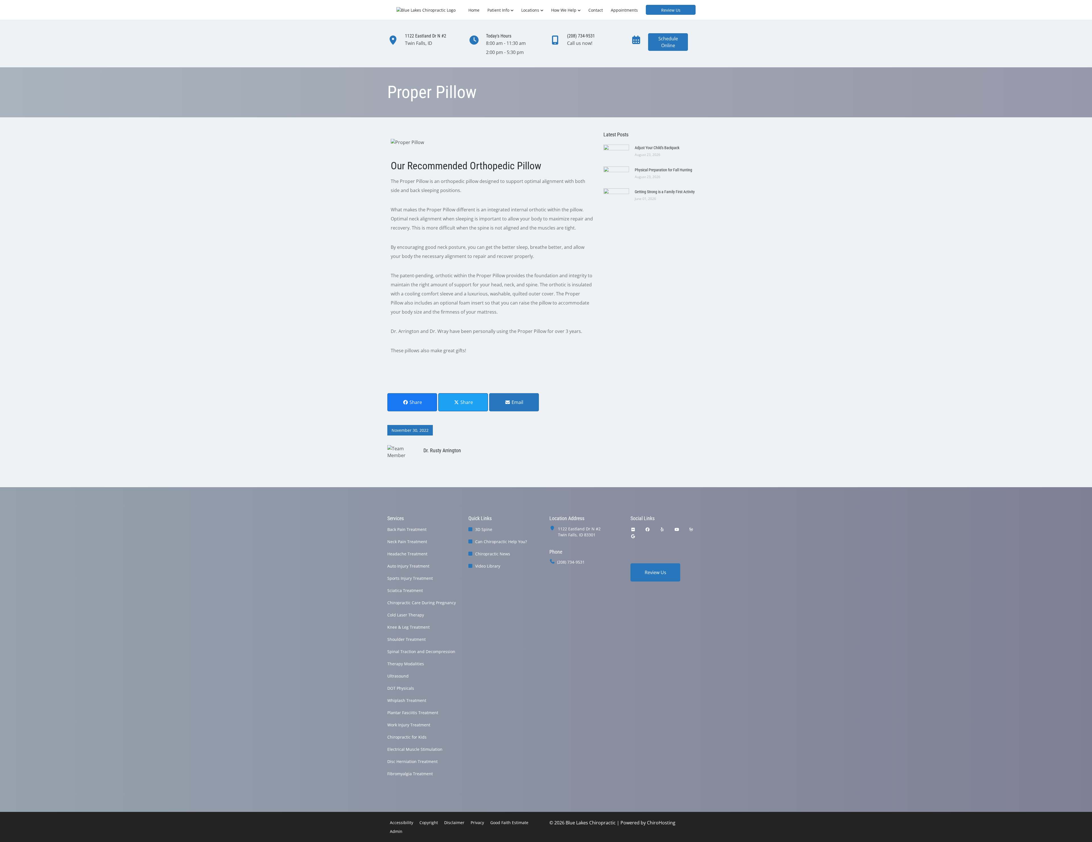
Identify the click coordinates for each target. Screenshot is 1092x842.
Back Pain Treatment (407, 529)
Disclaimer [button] (454, 822)
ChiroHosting (661, 823)
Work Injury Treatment (408, 725)
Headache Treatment (407, 554)
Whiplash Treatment (406, 700)
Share (415, 402)
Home (473, 10)
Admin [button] (396, 831)
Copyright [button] (428, 822)
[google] (633, 536)
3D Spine (483, 529)
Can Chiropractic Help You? (501, 541)
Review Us (671, 10)
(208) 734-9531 (571, 562)
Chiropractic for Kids (407, 737)
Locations (530, 10)
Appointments (624, 10)
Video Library (487, 566)
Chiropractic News (492, 554)
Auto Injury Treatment (408, 566)
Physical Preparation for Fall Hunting (663, 170)
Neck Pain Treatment (407, 541)
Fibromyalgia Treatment (410, 773)
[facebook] (647, 529)
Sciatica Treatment (405, 590)
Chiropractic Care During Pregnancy (421, 602)
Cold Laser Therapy (405, 615)
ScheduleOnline (668, 42)
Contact (595, 10)
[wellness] (691, 529)
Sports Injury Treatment (410, 578)
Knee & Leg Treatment (408, 627)
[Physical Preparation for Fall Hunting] (616, 173)
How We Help (563, 10)
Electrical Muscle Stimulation (414, 749)
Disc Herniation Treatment (412, 761)
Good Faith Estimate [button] (509, 822)
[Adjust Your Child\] (616, 151)
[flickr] (633, 529)
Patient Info (498, 10)
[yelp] (662, 529)
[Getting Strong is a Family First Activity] (616, 194)
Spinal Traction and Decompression (421, 651)
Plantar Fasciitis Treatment (412, 712)
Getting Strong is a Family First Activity (665, 191)
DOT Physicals (400, 688)
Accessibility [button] (401, 822)
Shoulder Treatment (406, 639)
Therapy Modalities (405, 663)
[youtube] (677, 529)
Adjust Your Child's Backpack (657, 147)
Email (516, 402)
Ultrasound (398, 676)
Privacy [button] (477, 822)
